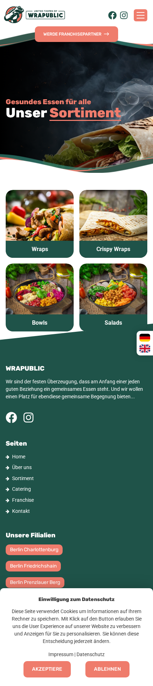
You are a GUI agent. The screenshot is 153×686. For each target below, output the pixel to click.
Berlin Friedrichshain (33, 566)
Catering (21, 489)
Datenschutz (90, 654)
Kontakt (21, 511)
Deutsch (144, 338)
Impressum (60, 654)
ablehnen (107, 669)
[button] (40, 224)
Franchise (23, 500)
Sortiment (23, 478)
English (144, 349)
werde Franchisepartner (73, 34)
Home (18, 456)
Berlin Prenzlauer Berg (35, 582)
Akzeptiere (47, 669)
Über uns (22, 467)
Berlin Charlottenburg (34, 550)
